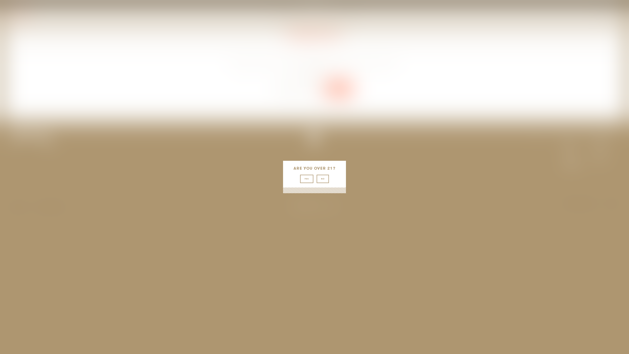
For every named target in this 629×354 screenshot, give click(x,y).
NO (322, 178)
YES (307, 178)
